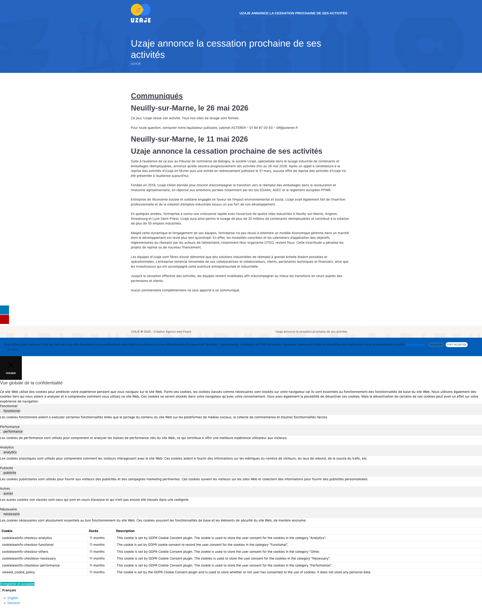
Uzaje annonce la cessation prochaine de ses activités (293, 13)
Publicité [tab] (6, 468)
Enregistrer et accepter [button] (17, 584)
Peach (187, 331)
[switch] (1, 411)
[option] (245, 598)
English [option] (13, 598)
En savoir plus (415, 344)
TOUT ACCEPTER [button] (456, 344)
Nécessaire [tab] (8, 509)
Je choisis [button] (13, 349)
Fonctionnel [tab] (8, 406)
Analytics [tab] (7, 447)
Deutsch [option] (14, 603)
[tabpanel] (241, 417)
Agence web (174, 331)
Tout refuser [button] (436, 344)
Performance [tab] (10, 427)
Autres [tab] (5, 488)
